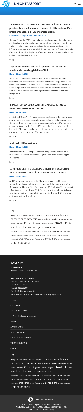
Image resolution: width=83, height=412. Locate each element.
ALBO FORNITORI (17, 332)
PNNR (54, 231)
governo (38, 223)
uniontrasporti (20, 242)
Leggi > (12, 59)
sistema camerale (62, 235)
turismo (38, 238)
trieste (32, 239)
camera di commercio (24, 219)
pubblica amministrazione (25, 235)
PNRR (59, 231)
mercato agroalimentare (62, 228)
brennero (65, 215)
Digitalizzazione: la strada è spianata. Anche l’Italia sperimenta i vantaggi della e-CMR (37, 68)
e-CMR (69, 219)
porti (64, 231)
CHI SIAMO (15, 305)
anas (20, 215)
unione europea (64, 238)
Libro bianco (23, 227)
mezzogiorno (15, 231)
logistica (40, 227)
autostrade (27, 215)
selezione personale (46, 235)
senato (54, 235)
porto (69, 231)
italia (13, 227)
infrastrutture (63, 223)
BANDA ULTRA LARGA (51, 215)
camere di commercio (47, 219)
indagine (50, 224)
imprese (44, 224)
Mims (22, 231)
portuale (13, 235)
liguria (33, 228)
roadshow (37, 235)
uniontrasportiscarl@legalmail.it (47, 294)
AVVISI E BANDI (16, 326)
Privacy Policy (48, 409)
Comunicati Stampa (17, 35)
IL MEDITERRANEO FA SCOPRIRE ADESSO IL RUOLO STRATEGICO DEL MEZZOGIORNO (37, 106)
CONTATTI (14, 348)
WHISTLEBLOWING (18, 343)
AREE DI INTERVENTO (19, 310)
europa (13, 223)
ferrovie (20, 223)
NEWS (13, 321)
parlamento (47, 231)
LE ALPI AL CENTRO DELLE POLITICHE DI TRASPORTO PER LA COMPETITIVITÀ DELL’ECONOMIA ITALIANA (39, 170)
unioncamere (50, 238)
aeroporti (14, 215)
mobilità (28, 231)
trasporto (24, 238)
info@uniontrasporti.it (26, 291)
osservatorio (37, 231)
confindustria (62, 220)
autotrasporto (37, 215)
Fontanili (29, 223)
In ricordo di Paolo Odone (23, 143)
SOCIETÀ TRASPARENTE (20, 337)
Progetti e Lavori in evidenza (24, 316)
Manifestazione (50, 227)
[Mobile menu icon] (79, 3)
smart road (14, 239)
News (29, 35)
